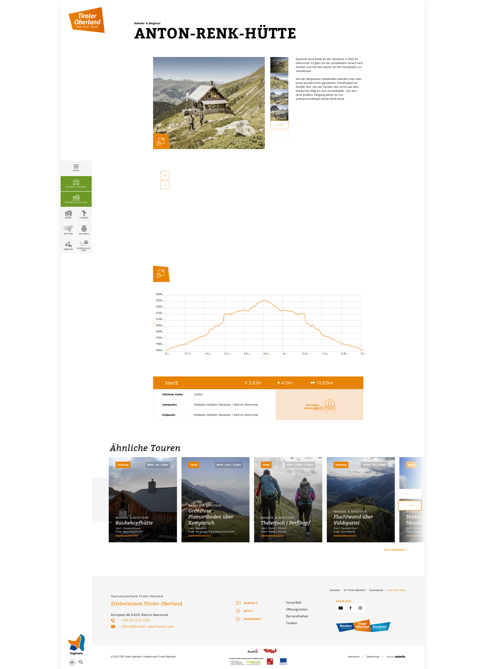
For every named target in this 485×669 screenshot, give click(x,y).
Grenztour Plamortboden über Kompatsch (210, 516)
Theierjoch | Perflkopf (285, 522)
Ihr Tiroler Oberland (354, 590)
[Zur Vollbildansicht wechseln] (160, 274)
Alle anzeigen (394, 549)
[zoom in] (165, 175)
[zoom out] (165, 185)
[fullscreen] (160, 141)
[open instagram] (360, 608)
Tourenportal (376, 590)
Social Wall (293, 602)
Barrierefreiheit (297, 616)
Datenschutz (373, 656)
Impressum (354, 656)
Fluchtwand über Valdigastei (353, 519)
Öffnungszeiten (297, 609)
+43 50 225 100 (135, 620)
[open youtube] (340, 608)
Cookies (291, 623)
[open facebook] (350, 608)
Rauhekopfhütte (134, 522)
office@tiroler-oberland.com (147, 626)
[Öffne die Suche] (81, 662)
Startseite (334, 590)
